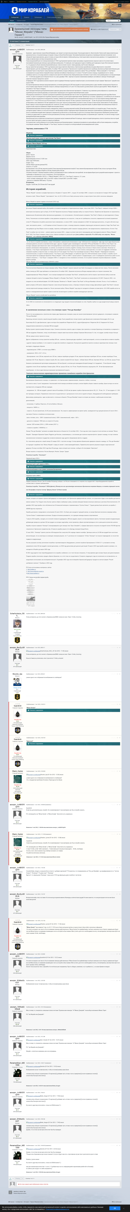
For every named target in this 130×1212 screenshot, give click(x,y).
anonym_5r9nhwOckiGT (17, 981)
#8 (117, 804)
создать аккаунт (124, 1)
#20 (117, 1145)
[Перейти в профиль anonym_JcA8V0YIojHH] (11, 30)
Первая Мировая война (52, 37)
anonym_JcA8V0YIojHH (25, 37)
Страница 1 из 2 (30, 45)
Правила (26, 17)
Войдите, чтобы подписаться (100, 29)
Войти (116, 1)
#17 (117, 1063)
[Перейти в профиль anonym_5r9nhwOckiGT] (17, 991)
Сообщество (15, 17)
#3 (117, 647)
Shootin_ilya (17, 674)
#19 (117, 1119)
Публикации (38, 17)
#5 (117, 704)
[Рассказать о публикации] (119, 49)
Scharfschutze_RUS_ (17, 614)
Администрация (21, 20)
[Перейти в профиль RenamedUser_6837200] (17, 1073)
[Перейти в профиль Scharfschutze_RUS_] (17, 624)
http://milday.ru (32, 569)
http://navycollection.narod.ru (36, 571)
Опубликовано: (35, 49)
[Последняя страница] (22, 45)
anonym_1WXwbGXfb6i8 (17, 1008)
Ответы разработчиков (54, 17)
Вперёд (18, 45)
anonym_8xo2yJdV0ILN (17, 648)
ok (115, 1208)
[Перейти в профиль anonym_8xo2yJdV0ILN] (17, 658)
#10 (117, 867)
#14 (117, 980)
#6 (117, 737)
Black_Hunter (17, 771)
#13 (117, 954)
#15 (117, 1007)
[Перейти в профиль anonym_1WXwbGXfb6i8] (17, 1017)
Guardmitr (18, 706)
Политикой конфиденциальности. (57, 1209)
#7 (117, 771)
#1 (117, 49)
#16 (117, 1036)
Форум (12, 20)
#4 (117, 674)
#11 (117, 894)
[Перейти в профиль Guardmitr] (18, 714)
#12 (117, 920)
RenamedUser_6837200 (17, 1064)
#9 (117, 834)
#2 (117, 613)
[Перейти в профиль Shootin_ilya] (17, 682)
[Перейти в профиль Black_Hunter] (18, 779)
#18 (117, 1092)
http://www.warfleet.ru (33, 573)
